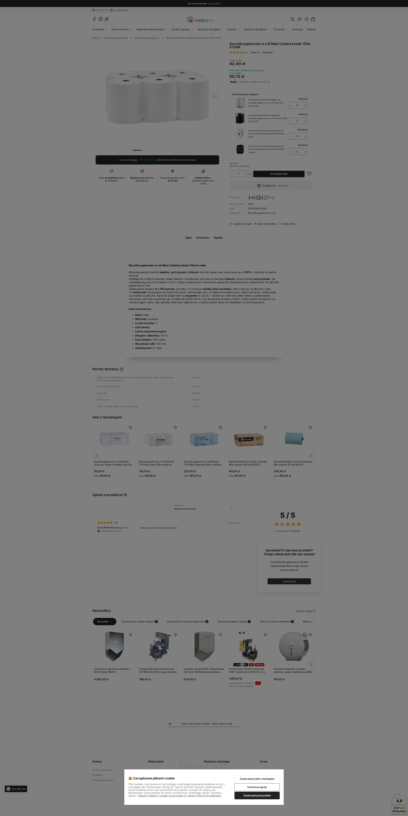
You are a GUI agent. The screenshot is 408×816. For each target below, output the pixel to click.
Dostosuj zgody (257, 787)
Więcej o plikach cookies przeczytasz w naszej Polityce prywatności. (179, 795)
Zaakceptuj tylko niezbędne (257, 778)
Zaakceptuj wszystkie (257, 795)
